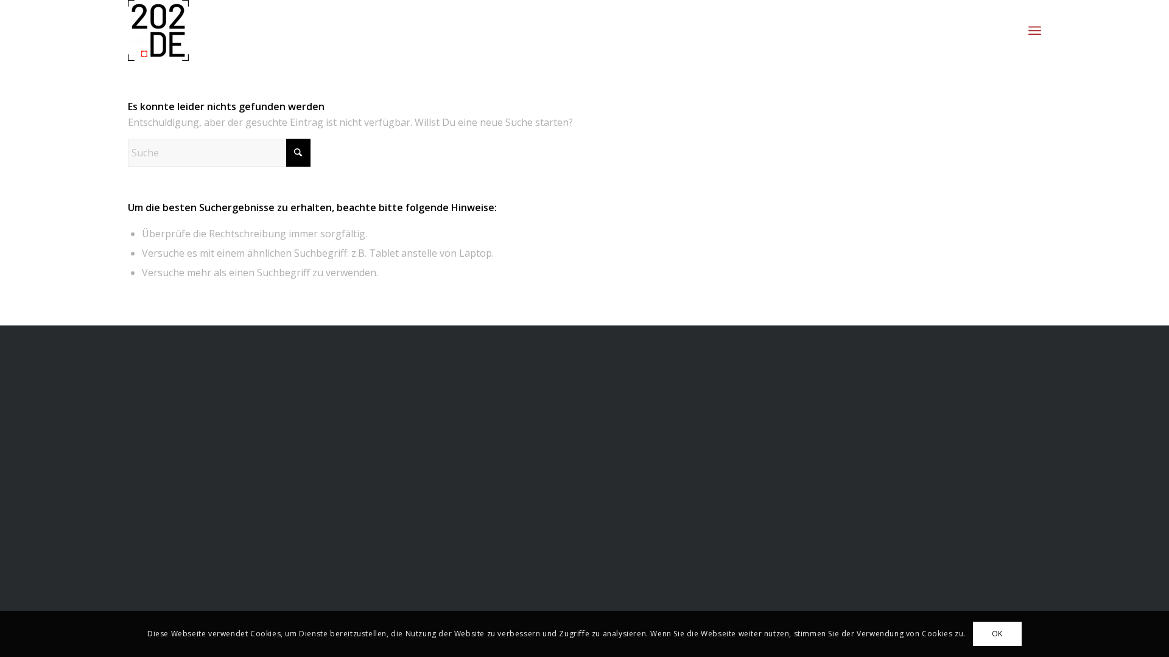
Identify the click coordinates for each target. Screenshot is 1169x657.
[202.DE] (158, 30)
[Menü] (1034, 30)
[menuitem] (1034, 30)
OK (997, 633)
